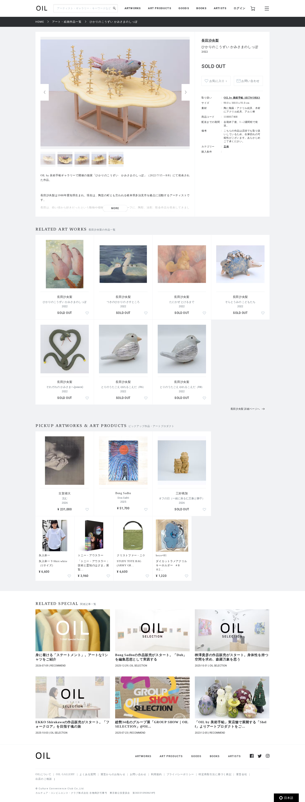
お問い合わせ (138, 774)
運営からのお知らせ (113, 774)
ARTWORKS (132, 8)
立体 (226, 146)
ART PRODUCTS (159, 8)
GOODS (183, 8)
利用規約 (156, 774)
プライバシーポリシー (180, 774)
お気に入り (218, 81)
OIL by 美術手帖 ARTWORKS (242, 97)
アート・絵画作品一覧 (67, 21)
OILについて (43, 774)
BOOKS (201, 8)
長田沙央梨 (210, 40)
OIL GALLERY (65, 774)
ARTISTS (220, 8)
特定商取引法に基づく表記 (215, 774)
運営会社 (241, 774)
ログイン (239, 8)
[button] (186, 92)
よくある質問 (87, 774)
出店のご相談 (43, 778)
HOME (39, 21)
